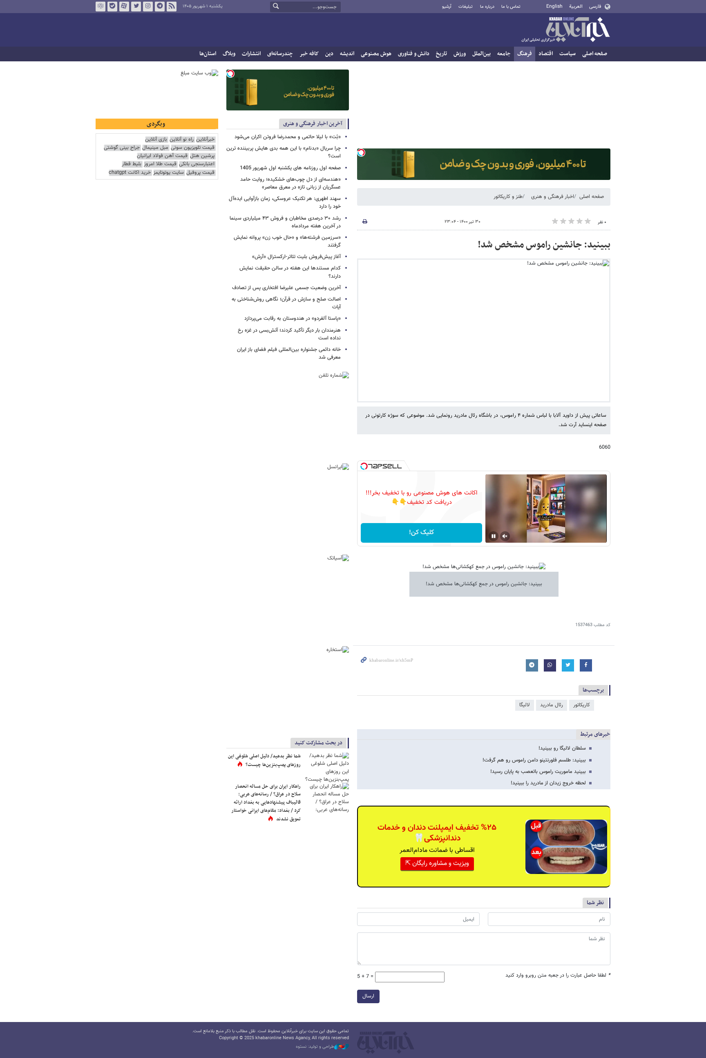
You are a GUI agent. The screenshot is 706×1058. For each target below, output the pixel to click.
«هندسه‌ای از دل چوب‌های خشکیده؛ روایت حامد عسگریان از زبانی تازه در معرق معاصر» (290, 183)
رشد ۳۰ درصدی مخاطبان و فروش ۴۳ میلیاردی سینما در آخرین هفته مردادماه (285, 222)
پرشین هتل (202, 156)
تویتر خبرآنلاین (136, 6)
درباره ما (487, 6)
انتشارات (251, 53)
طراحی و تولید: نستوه (315, 1047)
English (554, 6)
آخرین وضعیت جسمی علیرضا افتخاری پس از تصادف (286, 288)
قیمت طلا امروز (160, 164)
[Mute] (505, 536)
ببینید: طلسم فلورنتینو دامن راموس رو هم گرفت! (534, 760)
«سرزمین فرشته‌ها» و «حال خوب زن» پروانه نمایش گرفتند (287, 241)
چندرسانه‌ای (280, 53)
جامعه (504, 53)
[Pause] (493, 536)
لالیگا (524, 705)
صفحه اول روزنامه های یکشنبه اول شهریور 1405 (290, 168)
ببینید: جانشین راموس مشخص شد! (544, 245)
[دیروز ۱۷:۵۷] (326, 798)
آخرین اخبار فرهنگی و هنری (312, 123)
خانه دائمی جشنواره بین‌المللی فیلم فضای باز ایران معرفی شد (289, 354)
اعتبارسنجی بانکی (196, 164)
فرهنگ (524, 53)
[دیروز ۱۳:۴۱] (326, 767)
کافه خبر (309, 53)
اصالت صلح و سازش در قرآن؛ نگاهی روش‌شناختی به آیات (286, 303)
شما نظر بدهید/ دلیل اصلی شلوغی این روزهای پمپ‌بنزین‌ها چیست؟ (264, 760)
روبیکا (100, 6)
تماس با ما (511, 6)
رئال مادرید (551, 705)
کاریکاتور (581, 705)
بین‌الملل (481, 53)
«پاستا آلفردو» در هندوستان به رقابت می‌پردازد (292, 318)
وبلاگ (229, 53)
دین (329, 53)
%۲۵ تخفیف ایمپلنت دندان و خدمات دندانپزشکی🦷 (437, 833)
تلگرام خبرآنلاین (160, 6)
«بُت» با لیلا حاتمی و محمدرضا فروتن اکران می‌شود (288, 137)
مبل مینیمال (155, 148)
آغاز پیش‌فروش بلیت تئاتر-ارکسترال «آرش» (296, 257)
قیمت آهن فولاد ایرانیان (162, 156)
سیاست (567, 53)
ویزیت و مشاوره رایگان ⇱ (437, 863)
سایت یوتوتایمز (168, 173)
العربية (576, 6)
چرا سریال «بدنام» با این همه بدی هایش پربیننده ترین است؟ (283, 152)
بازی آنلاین (156, 140)
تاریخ (441, 53)
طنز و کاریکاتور (508, 197)
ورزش (460, 53)
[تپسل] (361, 152)
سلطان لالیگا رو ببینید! (562, 748)
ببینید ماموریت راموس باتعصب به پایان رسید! (538, 772)
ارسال (368, 996)
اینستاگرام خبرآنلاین (148, 6)
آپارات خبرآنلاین (124, 6)
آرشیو (446, 6)
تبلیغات (465, 6)
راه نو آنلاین (182, 140)
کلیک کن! (421, 533)
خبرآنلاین (565, 30)
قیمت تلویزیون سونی (192, 148)
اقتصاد (545, 53)
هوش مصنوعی (376, 53)
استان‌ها (207, 53)
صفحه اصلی (594, 53)
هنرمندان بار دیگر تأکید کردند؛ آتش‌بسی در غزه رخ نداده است (289, 334)
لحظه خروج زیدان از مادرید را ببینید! (548, 783)
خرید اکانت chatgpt (130, 173)
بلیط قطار (131, 164)
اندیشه (347, 53)
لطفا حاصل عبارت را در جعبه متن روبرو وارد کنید (557, 975)
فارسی (595, 6)
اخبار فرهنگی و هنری (552, 197)
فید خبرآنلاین (171, 6)
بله (112, 6)
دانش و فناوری (413, 53)
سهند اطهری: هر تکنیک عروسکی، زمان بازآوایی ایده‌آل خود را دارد (285, 203)
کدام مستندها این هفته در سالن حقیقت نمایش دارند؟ (290, 272)
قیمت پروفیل (200, 173)
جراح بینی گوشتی (122, 148)
